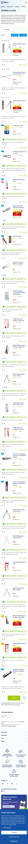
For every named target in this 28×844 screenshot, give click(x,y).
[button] (14, 732)
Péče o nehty (10, 6)
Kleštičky (23, 6)
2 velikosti (4, 387)
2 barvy (4, 220)
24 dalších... (14, 698)
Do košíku (24, 65)
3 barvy (4, 358)
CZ (4, 790)
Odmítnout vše (14, 841)
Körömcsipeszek (11, 726)
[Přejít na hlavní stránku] (5, 2)
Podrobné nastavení (14, 837)
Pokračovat (11, 23)
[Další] (24, 697)
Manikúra (17, 6)
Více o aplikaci (7, 806)
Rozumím (14, 832)
